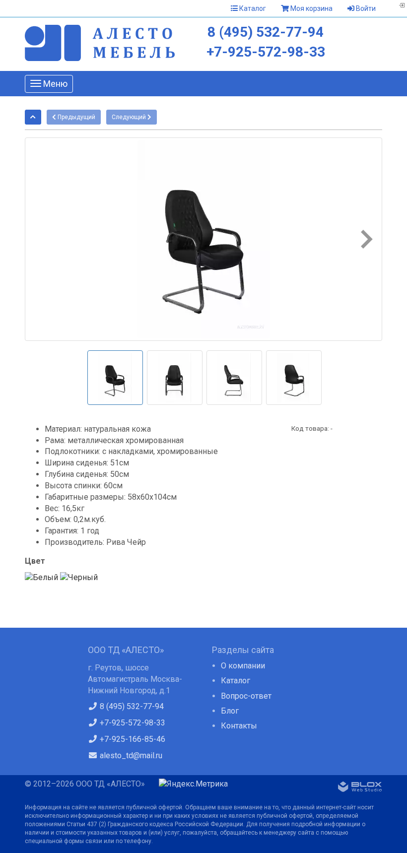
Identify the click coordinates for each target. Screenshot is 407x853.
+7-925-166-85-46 (131, 739)
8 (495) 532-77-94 (265, 32)
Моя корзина (311, 8)
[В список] (33, 117)
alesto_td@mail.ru (130, 755)
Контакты (239, 725)
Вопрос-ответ (246, 696)
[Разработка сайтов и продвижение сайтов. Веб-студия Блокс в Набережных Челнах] (360, 788)
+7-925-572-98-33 (265, 52)
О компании (243, 665)
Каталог (252, 8)
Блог (230, 711)
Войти (365, 8)
